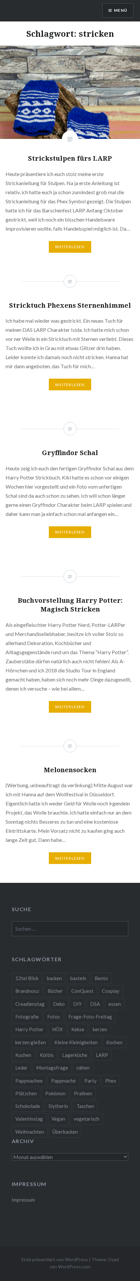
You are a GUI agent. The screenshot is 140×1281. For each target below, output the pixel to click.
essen (114, 1004)
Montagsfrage (52, 1068)
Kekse (77, 1029)
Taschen (85, 1106)
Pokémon (55, 1093)
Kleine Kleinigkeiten (76, 1042)
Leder (21, 1068)
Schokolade (27, 1106)
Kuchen (23, 1055)
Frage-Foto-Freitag (90, 1016)
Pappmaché (63, 1081)
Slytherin (58, 1106)
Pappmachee (29, 1081)
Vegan (58, 1119)
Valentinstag (29, 1119)
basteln (78, 978)
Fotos (53, 1016)
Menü (120, 10)
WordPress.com (74, 1266)
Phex (110, 1081)
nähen (83, 1068)
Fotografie (27, 1016)
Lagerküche (74, 1055)
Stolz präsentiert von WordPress (54, 1259)
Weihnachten (29, 1132)
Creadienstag (30, 1004)
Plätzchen (26, 1093)
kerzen (100, 1029)
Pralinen (83, 1093)
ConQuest (82, 991)
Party (90, 1081)
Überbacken (65, 1132)
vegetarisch (86, 1119)
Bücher (55, 991)
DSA (95, 1004)
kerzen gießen (30, 1042)
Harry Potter (29, 1029)
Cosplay (110, 991)
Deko (59, 1004)
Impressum (23, 1200)
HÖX (57, 1029)
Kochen (114, 1042)
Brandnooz (27, 991)
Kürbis (47, 1055)
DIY (77, 1004)
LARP (102, 1055)
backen (54, 978)
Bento (101, 978)
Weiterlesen (70, 246)
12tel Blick (26, 978)
